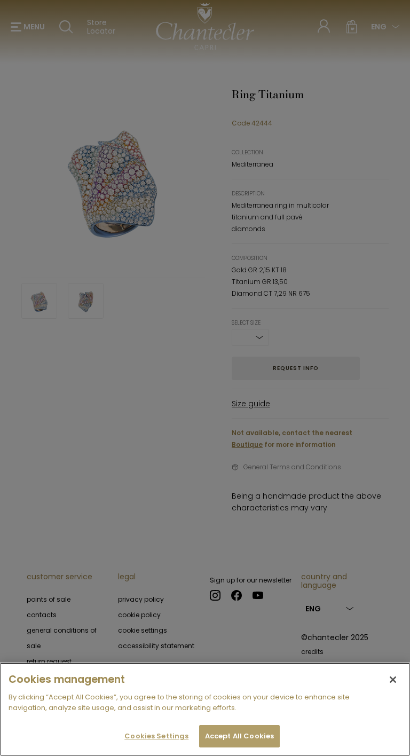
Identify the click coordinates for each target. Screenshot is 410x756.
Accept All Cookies (239, 736)
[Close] (393, 679)
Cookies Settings (156, 736)
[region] (205, 709)
